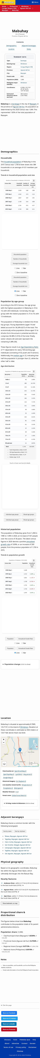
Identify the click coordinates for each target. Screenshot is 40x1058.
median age (17, 355)
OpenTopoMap (8, 774)
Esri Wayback (20, 781)
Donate (32, 1043)
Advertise (15, 1043)
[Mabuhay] (20, 750)
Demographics (11, 46)
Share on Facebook (9, 1013)
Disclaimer (32, 1047)
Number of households (20, 259)
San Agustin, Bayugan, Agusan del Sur (18, 853)
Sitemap (20, 1051)
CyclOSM (18, 774)
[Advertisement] (20, 20)
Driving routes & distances (15, 803)
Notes (29, 49)
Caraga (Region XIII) (9, 8)
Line (17, 268)
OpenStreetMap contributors (30, 766)
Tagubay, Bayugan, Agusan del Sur (17, 839)
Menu (36, 2)
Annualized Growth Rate (25, 639)
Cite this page (7, 1005)
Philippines (14, 6)
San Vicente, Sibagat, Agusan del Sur (17, 845)
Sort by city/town (20, 831)
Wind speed (17, 788)
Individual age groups (12, 514)
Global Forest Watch (18, 795)
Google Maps (7, 777)
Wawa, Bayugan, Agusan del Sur (16, 836)
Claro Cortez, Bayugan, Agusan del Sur (18, 842)
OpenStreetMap (19, 771)
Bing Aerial (26, 774)
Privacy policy (21, 1047)
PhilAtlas (9, 2)
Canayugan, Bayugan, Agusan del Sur (18, 848)
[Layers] (4, 764)
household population (12, 162)
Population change (12, 664)
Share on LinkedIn (9, 1024)
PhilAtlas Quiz (25, 1040)
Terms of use (8, 1047)
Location (11, 49)
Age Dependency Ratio (29, 347)
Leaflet (19, 766)
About (7, 1043)
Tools (15, 1040)
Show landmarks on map (10, 903)
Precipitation (7, 788)
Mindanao (25, 6)
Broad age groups (29, 514)
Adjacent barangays (29, 46)
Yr (16, 792)
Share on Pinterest (9, 1029)
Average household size (20, 263)
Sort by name (7, 831)
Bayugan (5, 10)
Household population (20, 254)
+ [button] (3, 739)
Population (10, 639)
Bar (24, 268)
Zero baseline (21, 272)
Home (4, 6)
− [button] (3, 742)
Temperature (26, 785)
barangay (23, 60)
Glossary (7, 1040)
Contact (24, 1043)
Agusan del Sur (25, 8)
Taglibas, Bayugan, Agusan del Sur (17, 851)
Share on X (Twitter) (9, 1018)
